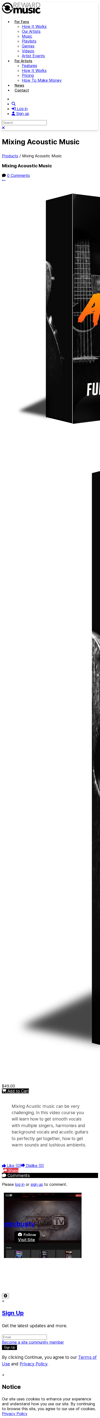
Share (12, 1170)
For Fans (22, 22)
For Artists (23, 61)
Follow (29, 1234)
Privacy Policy (43, 1274)
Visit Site (26, 1239)
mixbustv (19, 1224)
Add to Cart (17, 1090)
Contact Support (17, 1279)
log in (20, 1184)
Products (10, 155)
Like (13, 1165)
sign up (37, 1184)
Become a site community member (33, 1342)
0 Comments (18, 175)
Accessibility (71, 1274)
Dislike (34, 1165)
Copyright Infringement (56, 1279)
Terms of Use (14, 1274)
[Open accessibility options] (5, 1295)
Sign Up (13, 1312)
